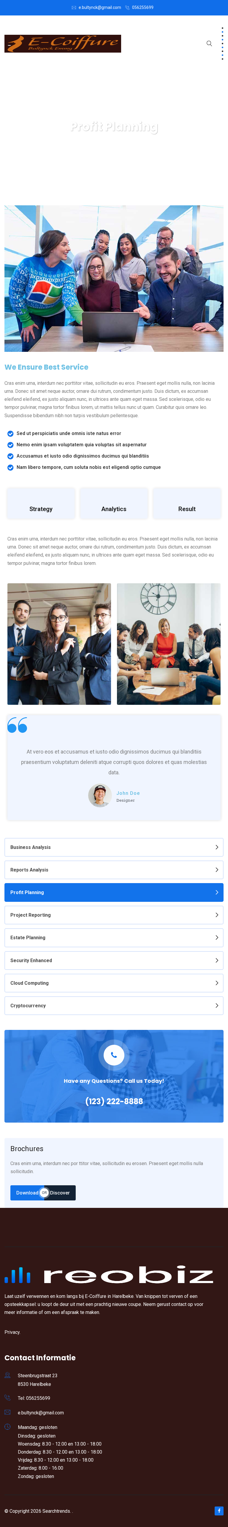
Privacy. (12, 1332)
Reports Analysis (29, 870)
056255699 (142, 7)
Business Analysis (30, 847)
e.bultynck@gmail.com (100, 7)
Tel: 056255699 (34, 1398)
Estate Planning (27, 937)
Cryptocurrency (28, 1005)
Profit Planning (27, 892)
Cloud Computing (29, 983)
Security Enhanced (31, 960)
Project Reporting (30, 915)
